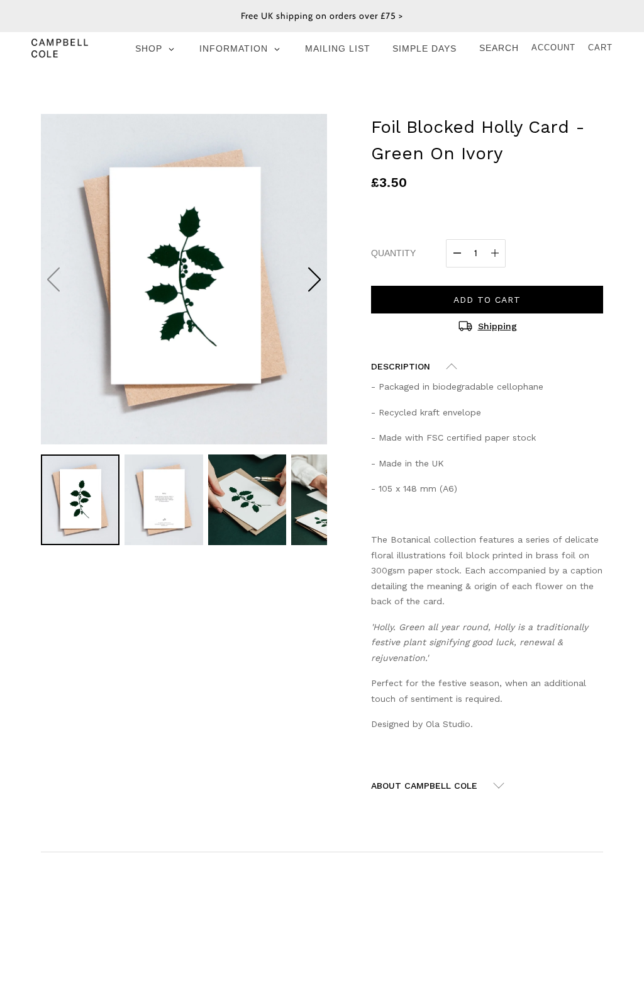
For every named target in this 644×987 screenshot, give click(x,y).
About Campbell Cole (424, 786)
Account (553, 47)
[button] (314, 279)
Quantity (393, 253)
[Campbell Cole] (59, 48)
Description (400, 366)
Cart (600, 47)
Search (499, 48)
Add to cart (487, 300)
